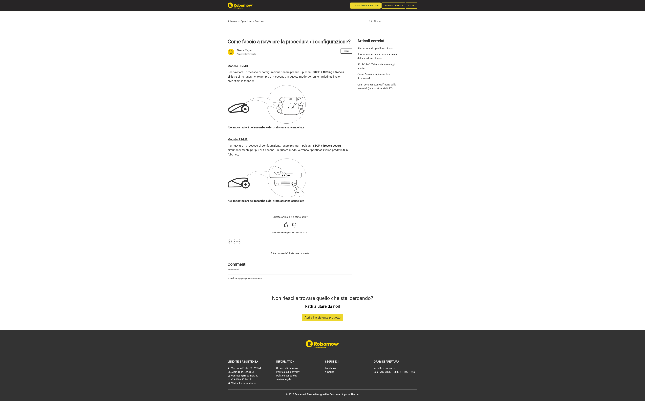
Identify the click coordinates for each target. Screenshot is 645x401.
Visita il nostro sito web (244, 383)
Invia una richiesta (393, 5)
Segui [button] (346, 51)
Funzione (259, 21)
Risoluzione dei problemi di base (375, 48)
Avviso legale (283, 379)
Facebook (230, 241)
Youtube (329, 371)
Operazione (246, 21)
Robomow (232, 21)
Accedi (231, 278)
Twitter (234, 241)
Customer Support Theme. (344, 394)
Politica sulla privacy (287, 371)
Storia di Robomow (287, 368)
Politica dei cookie (286, 375)
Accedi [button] (411, 5)
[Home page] (240, 5)
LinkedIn (239, 241)
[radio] (286, 225)
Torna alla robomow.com (365, 5)
